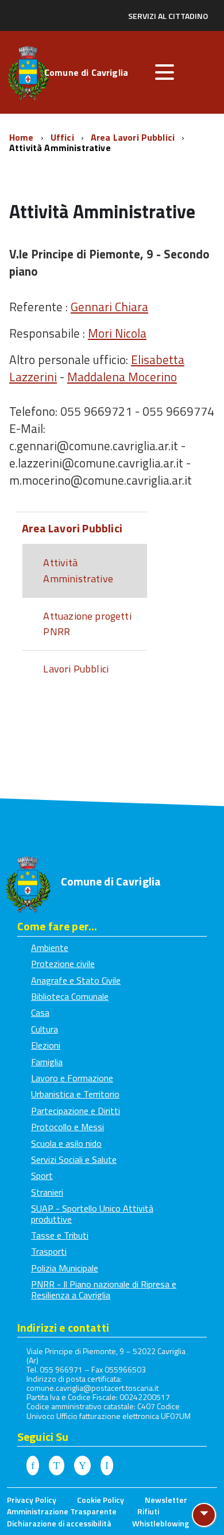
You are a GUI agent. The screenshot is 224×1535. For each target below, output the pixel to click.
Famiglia (47, 1062)
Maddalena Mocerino (122, 377)
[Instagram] (107, 1466)
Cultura (44, 1029)
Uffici (63, 137)
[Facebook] (32, 1466)
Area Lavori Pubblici (134, 137)
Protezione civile (63, 964)
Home (22, 137)
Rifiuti (148, 1511)
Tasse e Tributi (59, 1235)
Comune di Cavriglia (86, 73)
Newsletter (166, 1500)
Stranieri (47, 1192)
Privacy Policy (31, 1500)
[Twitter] (56, 1466)
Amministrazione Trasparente (62, 1511)
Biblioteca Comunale (70, 996)
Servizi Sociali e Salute (74, 1159)
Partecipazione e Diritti (75, 1111)
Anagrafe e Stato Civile (76, 980)
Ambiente (49, 947)
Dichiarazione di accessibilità (59, 1523)
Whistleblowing (160, 1523)
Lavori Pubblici (76, 668)
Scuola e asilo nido (66, 1143)
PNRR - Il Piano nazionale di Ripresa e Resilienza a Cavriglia (103, 1289)
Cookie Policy (100, 1500)
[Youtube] (82, 1466)
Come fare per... (57, 926)
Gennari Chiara (109, 306)
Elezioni (45, 1045)
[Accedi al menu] (164, 72)
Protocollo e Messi (67, 1127)
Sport (42, 1175)
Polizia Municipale (64, 1268)
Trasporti (49, 1251)
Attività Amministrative (78, 570)
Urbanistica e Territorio (75, 1094)
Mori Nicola (117, 333)
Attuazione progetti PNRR (87, 624)
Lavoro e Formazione (72, 1078)
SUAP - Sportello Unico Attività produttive (92, 1213)
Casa (40, 1012)
